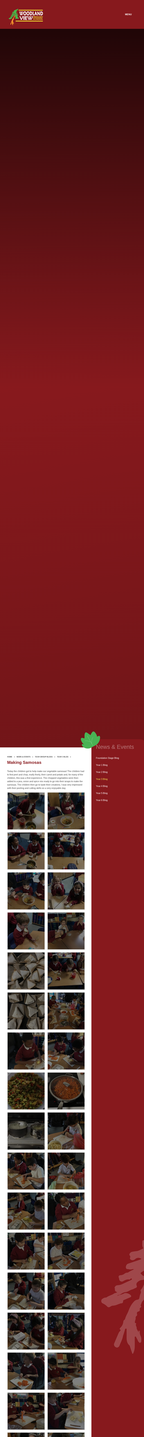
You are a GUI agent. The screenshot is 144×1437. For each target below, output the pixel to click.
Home (9, 757)
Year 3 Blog (62, 757)
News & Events (24, 757)
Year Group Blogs (44, 757)
